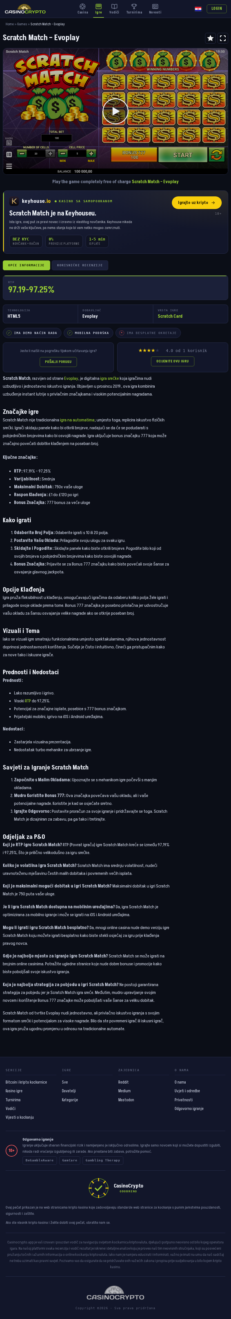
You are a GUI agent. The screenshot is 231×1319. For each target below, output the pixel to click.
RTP (28, 701)
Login (217, 9)
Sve (65, 1082)
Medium (124, 1091)
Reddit (123, 1082)
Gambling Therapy (103, 1160)
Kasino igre (14, 1091)
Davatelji (69, 1091)
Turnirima (13, 1100)
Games (22, 24)
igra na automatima (77, 420)
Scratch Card (170, 316)
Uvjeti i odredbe (187, 1091)
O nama (180, 1082)
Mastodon (126, 1100)
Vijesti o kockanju (20, 1117)
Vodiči (10, 1109)
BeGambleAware (40, 1160)
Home (10, 24)
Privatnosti (184, 1100)
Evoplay (71, 378)
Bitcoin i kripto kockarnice (26, 1082)
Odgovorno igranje (189, 1109)
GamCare (69, 1160)
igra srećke (109, 378)
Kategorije (70, 1100)
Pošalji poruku (58, 361)
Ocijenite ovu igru (172, 361)
